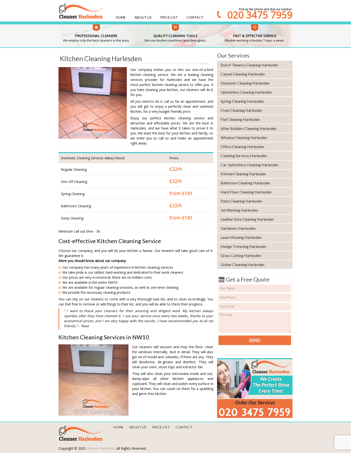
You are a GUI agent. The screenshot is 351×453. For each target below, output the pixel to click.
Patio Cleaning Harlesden (241, 201)
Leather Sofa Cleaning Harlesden (247, 219)
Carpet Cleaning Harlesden (243, 74)
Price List (169, 17)
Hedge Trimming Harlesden (243, 246)
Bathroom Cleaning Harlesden (245, 183)
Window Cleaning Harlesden (244, 137)
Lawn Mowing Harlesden (241, 237)
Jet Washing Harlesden (239, 210)
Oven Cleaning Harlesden (241, 110)
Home (121, 17)
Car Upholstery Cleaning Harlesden (249, 164)
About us (143, 17)
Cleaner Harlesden (101, 448)
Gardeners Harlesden (238, 228)
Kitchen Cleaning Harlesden (243, 173)
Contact (194, 17)
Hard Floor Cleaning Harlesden (246, 192)
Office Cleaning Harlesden (242, 146)
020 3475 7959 (259, 14)
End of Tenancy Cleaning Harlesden (249, 65)
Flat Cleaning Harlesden (240, 119)
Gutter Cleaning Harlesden (242, 264)
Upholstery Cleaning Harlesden (246, 92)
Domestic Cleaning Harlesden (245, 83)
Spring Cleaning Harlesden (242, 101)
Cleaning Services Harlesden (244, 155)
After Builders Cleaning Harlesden (249, 128)
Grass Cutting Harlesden (241, 255)
